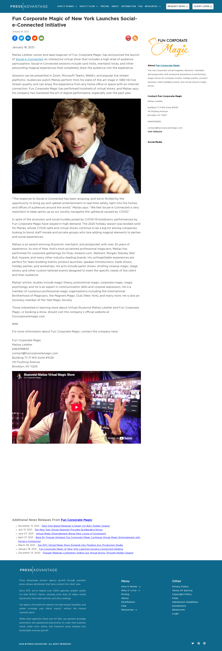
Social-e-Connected (29, 59)
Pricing (105, 6)
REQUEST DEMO (176, 6)
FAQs (175, 598)
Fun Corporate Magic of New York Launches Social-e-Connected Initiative (81, 549)
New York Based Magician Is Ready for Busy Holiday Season (76, 526)
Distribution (128, 6)
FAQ (140, 6)
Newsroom (178, 610)
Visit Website (155, 132)
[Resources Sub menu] (160, 6)
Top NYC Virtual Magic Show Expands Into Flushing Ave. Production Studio (80, 545)
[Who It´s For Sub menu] (97, 6)
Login (175, 614)
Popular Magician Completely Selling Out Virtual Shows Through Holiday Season (88, 553)
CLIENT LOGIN (201, 6)
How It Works (65, 6)
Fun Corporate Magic (76, 520)
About (115, 6)
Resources (151, 6)
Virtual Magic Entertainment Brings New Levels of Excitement (71, 534)
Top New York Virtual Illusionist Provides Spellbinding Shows (69, 530)
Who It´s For (87, 6)
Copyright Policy (182, 594)
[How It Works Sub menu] (76, 6)
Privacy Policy (180, 587)
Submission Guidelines (185, 602)
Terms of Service (182, 591)
